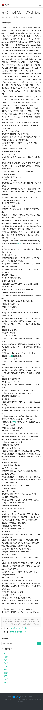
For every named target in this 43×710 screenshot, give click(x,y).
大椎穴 (6, 670)
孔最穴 (6, 679)
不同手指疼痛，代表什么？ (19, 628)
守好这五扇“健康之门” (18, 632)
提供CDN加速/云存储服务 (27, 697)
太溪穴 (6, 660)
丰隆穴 (6, 673)
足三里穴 (7, 676)
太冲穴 (6, 663)
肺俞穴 (6, 657)
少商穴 (6, 683)
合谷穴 (6, 654)
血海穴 (6, 667)
